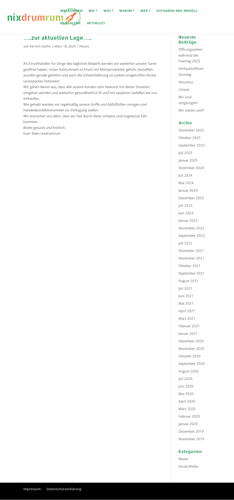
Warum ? (126, 11)
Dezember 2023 (191, 198)
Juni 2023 (186, 213)
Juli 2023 (185, 205)
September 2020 (191, 363)
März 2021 (187, 318)
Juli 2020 (185, 378)
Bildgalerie (70, 23)
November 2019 (191, 439)
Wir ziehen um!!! (191, 110)
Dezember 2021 (191, 250)
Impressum (32, 489)
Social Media (188, 466)
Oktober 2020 (189, 356)
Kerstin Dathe (40, 46)
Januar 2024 (188, 190)
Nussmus (185, 82)
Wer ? (145, 11)
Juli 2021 (185, 288)
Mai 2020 (186, 393)
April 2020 (186, 401)
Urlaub (183, 89)
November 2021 (191, 258)
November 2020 (191, 348)
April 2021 (186, 311)
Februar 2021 (189, 326)
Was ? (108, 11)
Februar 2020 (189, 416)
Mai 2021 (186, 303)
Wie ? (92, 11)
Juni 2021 (186, 295)
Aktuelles (96, 23)
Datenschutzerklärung (64, 489)
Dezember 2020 (191, 341)
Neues (84, 46)
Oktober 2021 (189, 265)
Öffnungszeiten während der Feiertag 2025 (190, 55)
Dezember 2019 (191, 431)
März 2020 (187, 408)
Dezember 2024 (191, 167)
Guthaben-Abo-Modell (176, 11)
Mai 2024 (186, 183)
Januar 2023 (188, 220)
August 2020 (188, 371)
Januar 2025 (188, 160)
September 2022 (191, 235)
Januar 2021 (188, 333)
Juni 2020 (186, 386)
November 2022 (191, 228)
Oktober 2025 (189, 137)
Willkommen (71, 11)
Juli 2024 (185, 175)
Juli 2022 (185, 243)
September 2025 (191, 145)
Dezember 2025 (191, 130)
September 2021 (191, 273)
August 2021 (188, 280)
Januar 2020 (188, 423)
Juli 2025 (185, 152)
